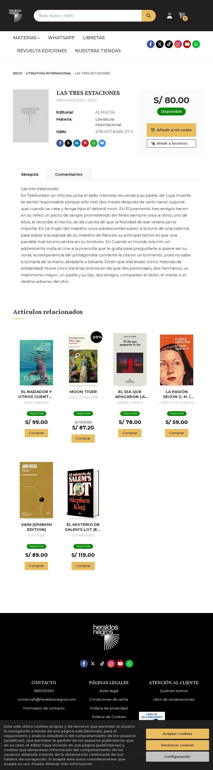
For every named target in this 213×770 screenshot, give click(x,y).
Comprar (36, 433)
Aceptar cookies (177, 734)
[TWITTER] (160, 44)
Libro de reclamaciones (173, 699)
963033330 (44, 691)
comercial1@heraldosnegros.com (46, 699)
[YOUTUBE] (187, 44)
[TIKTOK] (169, 44)
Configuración (177, 756)
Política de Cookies (109, 717)
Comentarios (69, 174)
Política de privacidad (109, 708)
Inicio (17, 73)
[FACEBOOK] (151, 44)
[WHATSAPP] (196, 44)
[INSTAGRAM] (178, 44)
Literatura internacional (48, 73)
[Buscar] (149, 16)
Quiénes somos (174, 691)
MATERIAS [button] (25, 37)
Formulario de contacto (44, 708)
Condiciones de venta (108, 699)
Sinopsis (30, 174)
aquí (97, 764)
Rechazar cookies (177, 745)
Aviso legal (108, 691)
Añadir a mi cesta (174, 129)
